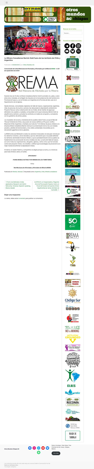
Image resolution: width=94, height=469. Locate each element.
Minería (14, 171)
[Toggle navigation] (6, 2)
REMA (53, 68)
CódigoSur (13, 466)
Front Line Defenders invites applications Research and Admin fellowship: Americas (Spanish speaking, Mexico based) (18, 185)
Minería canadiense (51, 171)
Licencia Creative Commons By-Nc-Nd (39, 463)
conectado (21, 198)
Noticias (20, 171)
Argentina (38, 171)
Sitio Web (56, 453)
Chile (42, 171)
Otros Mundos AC (28, 65)
